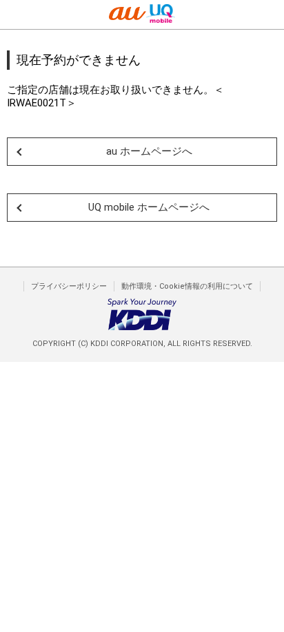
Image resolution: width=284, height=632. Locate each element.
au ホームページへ (149, 151)
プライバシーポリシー (69, 286)
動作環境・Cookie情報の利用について (187, 286)
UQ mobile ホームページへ (149, 207)
